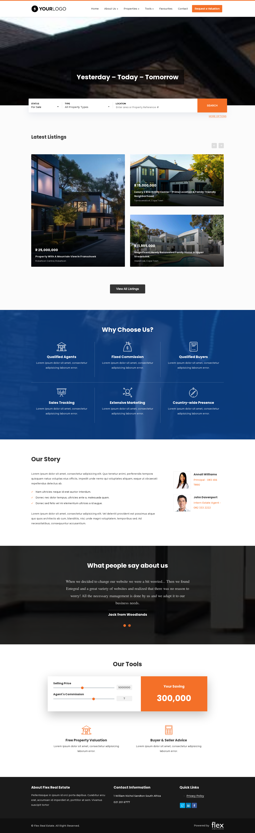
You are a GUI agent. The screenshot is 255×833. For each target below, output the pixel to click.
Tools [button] (148, 8)
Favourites (165, 8)
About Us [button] (110, 8)
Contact (183, 8)
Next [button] (221, 145)
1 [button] (125, 626)
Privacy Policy (195, 795)
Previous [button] (214, 145)
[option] (127, 216)
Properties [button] (130, 8)
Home (95, 8)
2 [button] (130, 626)
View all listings (127, 289)
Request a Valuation (207, 8)
